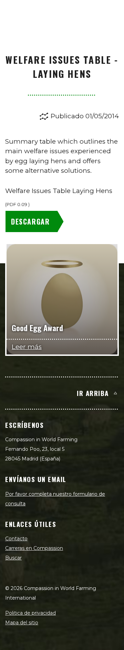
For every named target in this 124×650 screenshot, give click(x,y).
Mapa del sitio (21, 622)
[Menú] (111, 12)
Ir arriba (93, 393)
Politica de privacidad (30, 613)
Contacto (16, 538)
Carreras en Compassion (34, 548)
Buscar (13, 558)
